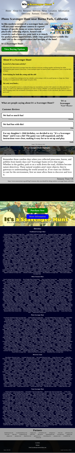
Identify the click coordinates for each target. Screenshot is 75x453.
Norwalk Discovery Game (50, 386)
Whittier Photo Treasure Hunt (39, 290)
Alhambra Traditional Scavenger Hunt (32, 272)
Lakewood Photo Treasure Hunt (23, 290)
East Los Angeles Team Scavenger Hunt (34, 416)
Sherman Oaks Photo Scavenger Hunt (13, 321)
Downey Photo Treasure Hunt (48, 309)
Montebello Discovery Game (15, 379)
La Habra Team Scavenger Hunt (29, 414)
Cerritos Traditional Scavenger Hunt (31, 256)
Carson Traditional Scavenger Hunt (36, 251)
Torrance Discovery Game (56, 369)
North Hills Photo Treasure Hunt (55, 286)
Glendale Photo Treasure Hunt (22, 297)
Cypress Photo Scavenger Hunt (63, 333)
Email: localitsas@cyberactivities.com (37, 447)
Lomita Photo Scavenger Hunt (27, 344)
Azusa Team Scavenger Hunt (46, 412)
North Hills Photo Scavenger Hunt (30, 324)
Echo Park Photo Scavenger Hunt (63, 330)
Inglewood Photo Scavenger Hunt (28, 349)
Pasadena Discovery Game (42, 369)
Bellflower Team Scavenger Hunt (55, 401)
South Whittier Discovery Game (21, 362)
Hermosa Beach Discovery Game (30, 377)
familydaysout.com (8, 432)
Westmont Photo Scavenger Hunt (64, 350)
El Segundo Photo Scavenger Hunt (53, 346)
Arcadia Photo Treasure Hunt (54, 296)
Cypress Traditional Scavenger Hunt (46, 264)
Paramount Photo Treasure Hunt (64, 309)
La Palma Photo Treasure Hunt (26, 307)
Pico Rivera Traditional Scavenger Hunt (42, 266)
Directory (26, 13)
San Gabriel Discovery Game (43, 357)
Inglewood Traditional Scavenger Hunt (42, 246)
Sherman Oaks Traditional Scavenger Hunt (51, 239)
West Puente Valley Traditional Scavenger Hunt (50, 248)
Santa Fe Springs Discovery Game (35, 371)
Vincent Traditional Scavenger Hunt (20, 262)
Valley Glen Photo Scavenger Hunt (55, 341)
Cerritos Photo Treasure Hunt (39, 286)
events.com (38, 437)
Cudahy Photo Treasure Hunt (47, 283)
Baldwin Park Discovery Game (40, 378)
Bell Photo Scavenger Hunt (47, 321)
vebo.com (60, 432)
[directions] (37, 203)
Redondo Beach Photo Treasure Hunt (12, 311)
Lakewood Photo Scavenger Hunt (60, 348)
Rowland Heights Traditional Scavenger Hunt (19, 267)
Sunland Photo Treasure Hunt (35, 304)
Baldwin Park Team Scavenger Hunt (16, 406)
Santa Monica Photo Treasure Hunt (12, 308)
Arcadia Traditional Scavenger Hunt (46, 270)
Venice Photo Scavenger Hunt (30, 330)
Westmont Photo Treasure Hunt (47, 308)
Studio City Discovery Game (30, 368)
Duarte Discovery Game (23, 386)
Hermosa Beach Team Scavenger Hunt (14, 391)
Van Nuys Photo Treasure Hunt (14, 280)
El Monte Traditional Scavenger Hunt (52, 259)
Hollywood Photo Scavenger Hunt (50, 328)
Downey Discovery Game (14, 377)
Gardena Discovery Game (9, 378)
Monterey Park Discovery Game (43, 385)
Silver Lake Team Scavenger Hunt (36, 399)
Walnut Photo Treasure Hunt (39, 312)
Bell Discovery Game (56, 361)
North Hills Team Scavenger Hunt (53, 416)
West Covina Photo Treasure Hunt (45, 293)
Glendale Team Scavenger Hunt (40, 410)
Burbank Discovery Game (56, 378)
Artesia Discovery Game (58, 357)
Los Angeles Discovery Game (15, 364)
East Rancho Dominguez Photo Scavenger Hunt (15, 317)
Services (36, 11)
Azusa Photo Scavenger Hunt (47, 350)
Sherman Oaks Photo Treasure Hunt (56, 291)
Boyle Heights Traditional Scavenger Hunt (34, 268)
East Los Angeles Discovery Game (36, 366)
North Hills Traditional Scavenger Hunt (48, 252)
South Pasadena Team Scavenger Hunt (39, 426)
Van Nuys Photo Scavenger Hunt (57, 325)
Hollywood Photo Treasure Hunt (30, 308)
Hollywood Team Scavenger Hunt (20, 395)
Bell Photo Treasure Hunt (60, 295)
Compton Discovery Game (15, 385)
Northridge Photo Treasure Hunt (11, 295)
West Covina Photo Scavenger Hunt (24, 327)
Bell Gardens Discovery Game (20, 383)
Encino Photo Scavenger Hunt (20, 348)
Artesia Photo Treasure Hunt (60, 288)
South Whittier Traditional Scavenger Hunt (36, 234)
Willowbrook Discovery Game (31, 381)
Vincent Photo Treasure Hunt (19, 287)
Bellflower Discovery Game (18, 371)
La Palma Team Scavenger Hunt (49, 424)
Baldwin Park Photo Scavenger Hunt (36, 352)
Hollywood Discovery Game (60, 385)
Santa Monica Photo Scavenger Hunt (60, 319)
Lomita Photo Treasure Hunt (50, 304)
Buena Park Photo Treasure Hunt (31, 309)
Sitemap (37, 445)
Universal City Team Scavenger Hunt (62, 403)
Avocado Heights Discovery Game (51, 379)
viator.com (32, 434)
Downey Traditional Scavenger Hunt (36, 255)
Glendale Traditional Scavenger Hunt (13, 243)
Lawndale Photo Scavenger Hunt (46, 338)
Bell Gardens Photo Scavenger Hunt (20, 341)
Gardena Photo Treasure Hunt (22, 296)
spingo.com (9, 436)
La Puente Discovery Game (29, 382)
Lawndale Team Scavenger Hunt (12, 422)
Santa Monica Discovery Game (12, 357)
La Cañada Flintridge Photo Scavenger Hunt (58, 323)
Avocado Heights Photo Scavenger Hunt (54, 317)
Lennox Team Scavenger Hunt (56, 394)
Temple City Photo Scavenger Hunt (29, 345)
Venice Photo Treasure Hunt (54, 290)
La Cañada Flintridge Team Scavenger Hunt (15, 399)
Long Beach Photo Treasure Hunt (49, 282)
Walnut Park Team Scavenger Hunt (45, 411)
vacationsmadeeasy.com (21, 432)
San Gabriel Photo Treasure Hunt (12, 282)
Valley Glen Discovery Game (46, 364)
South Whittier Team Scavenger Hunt (22, 393)
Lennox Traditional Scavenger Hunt (45, 250)
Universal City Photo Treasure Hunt (20, 291)
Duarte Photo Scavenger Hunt (19, 352)
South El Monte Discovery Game (21, 370)
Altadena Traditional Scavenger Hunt (22, 266)
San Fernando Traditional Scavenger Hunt (52, 238)
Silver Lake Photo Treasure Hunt (49, 279)
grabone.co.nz (37, 436)
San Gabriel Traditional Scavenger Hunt (27, 254)
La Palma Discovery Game (56, 370)
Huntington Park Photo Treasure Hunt (55, 297)
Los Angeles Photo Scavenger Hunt (46, 333)
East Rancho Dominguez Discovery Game (52, 358)
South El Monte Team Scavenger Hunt (58, 397)
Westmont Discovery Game (50, 375)
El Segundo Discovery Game (33, 358)
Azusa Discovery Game (28, 385)
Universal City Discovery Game (16, 360)
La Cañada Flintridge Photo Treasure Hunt (33, 311)
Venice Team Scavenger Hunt (14, 412)
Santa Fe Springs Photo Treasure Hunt (12, 279)
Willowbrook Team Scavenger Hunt (52, 406)
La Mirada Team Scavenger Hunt (39, 407)
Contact (44, 13)
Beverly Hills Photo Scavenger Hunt (42, 342)
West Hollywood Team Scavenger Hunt (62, 398)
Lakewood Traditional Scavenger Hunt (28, 235)
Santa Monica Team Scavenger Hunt (33, 391)
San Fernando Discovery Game (45, 382)
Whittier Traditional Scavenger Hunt (22, 246)
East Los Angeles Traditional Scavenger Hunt (39, 237)
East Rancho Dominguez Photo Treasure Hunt (25, 288)
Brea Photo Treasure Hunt (60, 284)
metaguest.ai (52, 432)
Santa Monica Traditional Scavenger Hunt (16, 255)
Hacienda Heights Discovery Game (39, 370)
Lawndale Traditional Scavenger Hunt (62, 241)
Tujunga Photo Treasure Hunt (31, 283)
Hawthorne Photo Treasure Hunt (38, 296)
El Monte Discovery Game (51, 371)
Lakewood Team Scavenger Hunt (43, 398)
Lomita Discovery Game (60, 382)
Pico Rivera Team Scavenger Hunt (12, 414)
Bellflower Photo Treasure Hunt (21, 299)
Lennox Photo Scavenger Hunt (12, 345)
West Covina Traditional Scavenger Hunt (28, 245)
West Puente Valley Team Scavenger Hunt (60, 420)
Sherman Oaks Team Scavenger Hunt (53, 391)
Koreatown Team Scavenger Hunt (24, 420)
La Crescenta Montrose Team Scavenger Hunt (33, 422)
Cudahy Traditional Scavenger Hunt (33, 259)
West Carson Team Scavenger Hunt (20, 401)
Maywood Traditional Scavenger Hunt (56, 247)
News (44, 11)
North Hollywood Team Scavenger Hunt (24, 403)
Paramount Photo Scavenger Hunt (47, 345)
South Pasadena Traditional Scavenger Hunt (14, 234)
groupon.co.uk (57, 436)
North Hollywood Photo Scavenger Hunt (36, 323)
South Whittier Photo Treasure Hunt (36, 287)
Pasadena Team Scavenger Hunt (56, 419)
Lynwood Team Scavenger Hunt (38, 401)
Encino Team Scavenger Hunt (40, 397)
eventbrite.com (66, 436)
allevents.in (40, 434)
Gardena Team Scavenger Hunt (33, 424)
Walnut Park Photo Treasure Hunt (12, 284)
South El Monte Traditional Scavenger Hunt (28, 239)
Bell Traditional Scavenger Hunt (19, 237)
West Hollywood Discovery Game (47, 368)
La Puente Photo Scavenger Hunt (35, 346)
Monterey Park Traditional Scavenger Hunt (49, 235)
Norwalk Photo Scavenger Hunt (47, 329)
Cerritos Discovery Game (66, 371)
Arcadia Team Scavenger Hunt (55, 408)
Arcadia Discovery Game (28, 369)
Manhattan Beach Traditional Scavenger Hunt (15, 242)
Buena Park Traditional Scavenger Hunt (31, 238)
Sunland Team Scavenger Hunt (39, 408)
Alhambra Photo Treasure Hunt (32, 303)
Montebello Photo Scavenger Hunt (55, 352)
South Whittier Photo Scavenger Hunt (31, 334)
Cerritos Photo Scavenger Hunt (45, 349)
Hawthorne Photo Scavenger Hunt (12, 324)
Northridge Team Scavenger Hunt (12, 405)
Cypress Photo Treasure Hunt (30, 280)
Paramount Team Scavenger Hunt (34, 406)
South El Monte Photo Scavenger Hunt (30, 332)
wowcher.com (60, 434)
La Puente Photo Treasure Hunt (15, 283)
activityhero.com (42, 432)
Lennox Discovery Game (14, 369)
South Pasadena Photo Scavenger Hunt (62, 337)
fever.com (7, 434)
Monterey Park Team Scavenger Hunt (21, 408)
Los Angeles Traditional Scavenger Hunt (62, 237)
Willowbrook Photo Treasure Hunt (28, 293)
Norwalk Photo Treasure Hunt (52, 311)
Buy (52, 13)
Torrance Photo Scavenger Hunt (62, 349)
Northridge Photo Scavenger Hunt (12, 328)
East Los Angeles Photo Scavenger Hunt (38, 325)
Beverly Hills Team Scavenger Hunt (23, 394)
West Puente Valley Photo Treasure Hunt (16, 304)
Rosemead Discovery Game (15, 381)
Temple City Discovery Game (52, 362)
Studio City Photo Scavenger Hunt (56, 336)
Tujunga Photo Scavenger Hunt (63, 338)
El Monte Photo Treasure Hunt (45, 288)
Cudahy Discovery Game (64, 386)
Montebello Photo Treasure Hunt (34, 305)
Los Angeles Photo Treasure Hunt (60, 292)
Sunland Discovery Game (18, 358)
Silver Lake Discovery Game (20, 375)
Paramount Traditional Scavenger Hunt (51, 256)
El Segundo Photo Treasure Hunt (63, 293)
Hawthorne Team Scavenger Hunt (63, 423)
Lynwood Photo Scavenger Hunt (12, 320)
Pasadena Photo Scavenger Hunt (22, 337)
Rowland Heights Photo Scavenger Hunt (15, 323)
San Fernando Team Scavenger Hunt (20, 407)
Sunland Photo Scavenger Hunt (12, 340)
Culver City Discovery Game (36, 383)
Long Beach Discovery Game (30, 364)
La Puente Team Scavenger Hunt (53, 399)
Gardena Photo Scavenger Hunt (64, 344)
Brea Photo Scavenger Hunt (31, 329)
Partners (35, 13)
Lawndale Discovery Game (28, 357)
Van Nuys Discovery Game (52, 366)
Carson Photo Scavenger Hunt (20, 325)
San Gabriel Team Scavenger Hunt (27, 411)
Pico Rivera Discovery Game (35, 375)
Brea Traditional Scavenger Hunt (50, 272)
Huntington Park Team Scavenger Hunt (49, 415)
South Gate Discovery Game (63, 381)
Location (53, 11)
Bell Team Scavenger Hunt (60, 395)
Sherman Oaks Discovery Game (62, 360)
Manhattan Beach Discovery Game (13, 382)
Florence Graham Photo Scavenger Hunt (45, 344)
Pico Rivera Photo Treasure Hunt (63, 307)
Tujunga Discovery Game (47, 360)
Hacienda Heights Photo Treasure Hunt (56, 287)
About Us (17, 11)
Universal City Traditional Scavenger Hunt (59, 262)
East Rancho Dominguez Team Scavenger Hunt (24, 423)
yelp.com (14, 434)
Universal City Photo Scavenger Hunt (12, 350)
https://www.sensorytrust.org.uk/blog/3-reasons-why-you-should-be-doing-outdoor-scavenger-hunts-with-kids (41, 181)
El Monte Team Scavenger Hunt (46, 414)
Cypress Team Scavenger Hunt (15, 416)
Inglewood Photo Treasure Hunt (29, 284)
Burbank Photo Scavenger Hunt (11, 332)
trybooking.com (47, 436)
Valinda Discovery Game (11, 373)
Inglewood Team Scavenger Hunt (57, 410)
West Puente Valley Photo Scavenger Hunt (49, 340)
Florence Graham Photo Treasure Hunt (16, 305)
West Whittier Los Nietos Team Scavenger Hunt (41, 395)
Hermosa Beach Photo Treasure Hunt (50, 303)
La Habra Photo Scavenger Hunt (22, 319)
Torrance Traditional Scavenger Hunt (55, 251)
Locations (37, 442)
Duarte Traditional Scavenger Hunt (42, 271)
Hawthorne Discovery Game (32, 360)
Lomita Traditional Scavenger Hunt (61, 246)
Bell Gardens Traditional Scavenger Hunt (37, 242)
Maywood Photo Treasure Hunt (23, 301)
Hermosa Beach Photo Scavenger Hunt (49, 324)
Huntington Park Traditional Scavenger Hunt (44, 258)
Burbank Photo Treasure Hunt (38, 297)
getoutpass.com (68, 432)
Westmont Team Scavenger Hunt (41, 402)
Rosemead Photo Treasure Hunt (22, 286)
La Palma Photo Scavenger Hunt (63, 321)
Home (8, 11)
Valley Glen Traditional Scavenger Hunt (22, 258)
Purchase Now (37, 210)
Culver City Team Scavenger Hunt (44, 403)
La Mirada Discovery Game (51, 383)
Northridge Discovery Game (25, 373)
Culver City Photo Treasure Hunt (58, 299)
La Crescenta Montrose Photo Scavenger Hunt (39, 348)
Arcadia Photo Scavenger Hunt (38, 341)
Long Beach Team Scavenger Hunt (41, 418)
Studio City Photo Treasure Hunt (63, 283)
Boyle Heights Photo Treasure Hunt (31, 279)
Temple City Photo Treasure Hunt (38, 291)
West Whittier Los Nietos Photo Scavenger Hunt (24, 333)
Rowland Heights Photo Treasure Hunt (23, 292)
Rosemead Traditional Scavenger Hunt (57, 234)
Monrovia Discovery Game (46, 374)
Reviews (27, 11)
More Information (37, 216)
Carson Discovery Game (32, 374)
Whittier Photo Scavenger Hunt (10, 344)
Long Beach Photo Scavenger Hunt (61, 342)
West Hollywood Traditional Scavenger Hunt (59, 242)
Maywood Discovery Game (29, 361)
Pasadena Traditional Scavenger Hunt (13, 268)
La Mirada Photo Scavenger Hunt (42, 327)
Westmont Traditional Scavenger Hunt (41, 267)
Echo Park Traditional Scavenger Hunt (21, 241)
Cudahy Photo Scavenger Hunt (64, 329)
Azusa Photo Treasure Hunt (45, 284)
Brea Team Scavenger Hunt (40, 394)
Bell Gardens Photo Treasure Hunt (23, 300)
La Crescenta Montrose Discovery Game (38, 365)
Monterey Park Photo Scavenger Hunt (12, 330)
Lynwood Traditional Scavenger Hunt (28, 252)
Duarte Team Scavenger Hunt (41, 420)
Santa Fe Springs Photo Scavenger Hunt (61, 327)
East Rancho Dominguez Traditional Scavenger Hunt (19, 271)
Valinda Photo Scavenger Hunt (46, 320)
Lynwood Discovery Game (21, 365)
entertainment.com (50, 434)
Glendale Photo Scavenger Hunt (29, 338)
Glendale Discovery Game (56, 365)
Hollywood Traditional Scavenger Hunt (14, 247)
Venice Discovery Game (60, 374)
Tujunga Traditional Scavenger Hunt (46, 254)
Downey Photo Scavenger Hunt (20, 336)
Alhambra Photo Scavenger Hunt (30, 350)
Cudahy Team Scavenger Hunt (14, 415)
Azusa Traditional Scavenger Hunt (15, 259)
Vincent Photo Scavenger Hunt (63, 320)
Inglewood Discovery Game (15, 368)
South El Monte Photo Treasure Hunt (30, 282)
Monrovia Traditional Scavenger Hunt (56, 263)
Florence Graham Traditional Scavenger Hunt (46, 260)
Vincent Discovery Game (61, 364)
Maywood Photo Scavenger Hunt (31, 321)
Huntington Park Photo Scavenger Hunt (41, 319)
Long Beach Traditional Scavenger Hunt (33, 243)
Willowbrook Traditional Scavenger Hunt (49, 245)
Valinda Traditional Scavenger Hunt (53, 243)
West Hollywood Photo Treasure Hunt (40, 299)
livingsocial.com (23, 434)
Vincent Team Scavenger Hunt (40, 393)
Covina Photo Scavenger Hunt (46, 330)
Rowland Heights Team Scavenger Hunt (21, 418)
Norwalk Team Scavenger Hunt (23, 410)
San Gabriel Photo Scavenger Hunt (12, 334)
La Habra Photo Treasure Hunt (40, 301)
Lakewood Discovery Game (64, 377)
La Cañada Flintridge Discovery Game (43, 373)
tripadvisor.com (27, 436)
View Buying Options (14, 49)
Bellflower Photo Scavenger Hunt (30, 340)
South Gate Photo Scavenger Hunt (38, 336)
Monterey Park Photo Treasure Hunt (57, 300)
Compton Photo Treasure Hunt (40, 300)
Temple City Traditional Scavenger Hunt (55, 268)
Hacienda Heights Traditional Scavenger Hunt (23, 260)
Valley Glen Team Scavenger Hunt (57, 393)
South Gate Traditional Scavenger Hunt (17, 251)
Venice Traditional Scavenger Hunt (12, 238)
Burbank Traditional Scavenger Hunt (26, 250)
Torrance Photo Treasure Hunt (45, 295)
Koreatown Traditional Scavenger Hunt (56, 255)
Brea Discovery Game (43, 361)
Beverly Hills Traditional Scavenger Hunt (42, 241)
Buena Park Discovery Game (24, 378)
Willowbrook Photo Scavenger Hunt (16, 346)
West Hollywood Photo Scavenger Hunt (51, 334)
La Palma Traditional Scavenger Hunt (27, 264)
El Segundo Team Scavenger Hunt (63, 412)
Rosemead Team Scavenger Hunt (56, 407)
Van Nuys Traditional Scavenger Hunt (36, 263)
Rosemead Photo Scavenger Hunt (12, 338)
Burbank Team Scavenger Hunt (31, 415)
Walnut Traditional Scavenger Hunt (39, 262)
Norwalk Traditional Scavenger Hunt (60, 267)
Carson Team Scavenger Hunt (52, 422)
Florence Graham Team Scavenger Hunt (24, 398)
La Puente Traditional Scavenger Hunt (61, 271)
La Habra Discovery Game (20, 366)
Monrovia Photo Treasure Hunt (63, 308)
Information (63, 11)
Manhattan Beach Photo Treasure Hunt (58, 301)
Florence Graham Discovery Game (13, 361)
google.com (69, 434)
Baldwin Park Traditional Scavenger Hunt (35, 247)
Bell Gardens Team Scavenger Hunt (30, 405)
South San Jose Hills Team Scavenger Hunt (13, 424)
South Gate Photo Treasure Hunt (28, 295)
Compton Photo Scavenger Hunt (29, 320)
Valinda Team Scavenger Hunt (58, 418)
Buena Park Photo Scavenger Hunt (15, 329)
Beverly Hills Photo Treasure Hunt (47, 280)
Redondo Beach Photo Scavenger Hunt (31, 328)
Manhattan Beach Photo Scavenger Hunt (41, 337)
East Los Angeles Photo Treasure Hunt (12, 309)
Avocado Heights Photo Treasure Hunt (45, 307)
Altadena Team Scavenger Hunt (23, 419)
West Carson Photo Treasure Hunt (42, 292)
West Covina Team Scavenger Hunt (45, 423)
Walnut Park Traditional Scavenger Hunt (26, 270)
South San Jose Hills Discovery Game (32, 379)
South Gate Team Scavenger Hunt (49, 405)
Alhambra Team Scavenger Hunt (59, 402)
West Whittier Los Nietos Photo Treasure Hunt (55, 305)
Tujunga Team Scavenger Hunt (40, 419)
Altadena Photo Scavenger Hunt (35, 317)
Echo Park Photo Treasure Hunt (64, 280)
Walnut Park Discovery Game (47, 381)
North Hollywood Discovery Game (16, 374)
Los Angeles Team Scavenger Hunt (24, 402)
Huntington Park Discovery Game (48, 377)
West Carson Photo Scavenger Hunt (49, 332)
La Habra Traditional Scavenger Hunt (28, 248)
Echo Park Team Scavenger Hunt (23, 397)
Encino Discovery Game (36, 386)
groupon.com (18, 436)
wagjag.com (33, 432)
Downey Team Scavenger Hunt (30, 412)
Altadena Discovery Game (37, 362)
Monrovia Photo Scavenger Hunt (24, 342)
